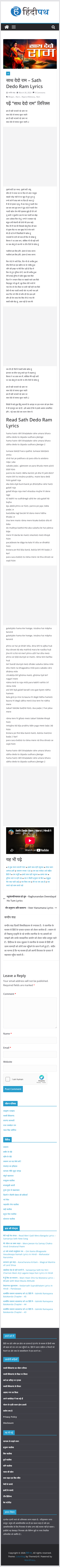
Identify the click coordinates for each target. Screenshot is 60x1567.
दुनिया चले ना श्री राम (14, 878)
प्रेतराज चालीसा (9, 1218)
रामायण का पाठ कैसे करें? (12, 1161)
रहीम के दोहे (7, 1156)
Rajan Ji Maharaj (28, 97)
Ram (38, 97)
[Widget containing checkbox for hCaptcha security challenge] (25, 1079)
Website (7, 1061)
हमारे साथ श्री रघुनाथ (35, 867)
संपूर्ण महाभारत (8, 1175)
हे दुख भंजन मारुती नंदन (16, 867)
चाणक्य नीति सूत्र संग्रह (12, 1171)
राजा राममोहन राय (9, 1125)
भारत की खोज (8, 1471)
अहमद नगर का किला (10, 1392)
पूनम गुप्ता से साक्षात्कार (11, 1190)
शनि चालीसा (7, 1465)
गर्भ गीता (6, 1199)
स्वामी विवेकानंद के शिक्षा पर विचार (15, 1374)
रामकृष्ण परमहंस (9, 1110)
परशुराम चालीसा (9, 1180)
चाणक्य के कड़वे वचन (11, 1441)
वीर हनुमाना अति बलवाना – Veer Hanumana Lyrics (29, 907)
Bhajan (11, 97)
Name (7, 1033)
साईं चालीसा (7, 1209)
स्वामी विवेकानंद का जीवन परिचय (15, 1368)
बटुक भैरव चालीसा (9, 1214)
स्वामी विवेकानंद (8, 1115)
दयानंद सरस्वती (8, 1120)
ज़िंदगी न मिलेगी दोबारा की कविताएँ (15, 1194)
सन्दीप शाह (11, 92)
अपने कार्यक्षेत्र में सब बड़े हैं (13, 1398)
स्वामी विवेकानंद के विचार (12, 1386)
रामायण (5, 1147)
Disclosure (8, 1423)
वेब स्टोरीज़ (7, 1502)
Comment (9, 994)
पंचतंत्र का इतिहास (10, 1166)
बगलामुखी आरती (9, 1185)
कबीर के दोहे (7, 1151)
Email (7, 1047)
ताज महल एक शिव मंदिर (11, 1478)
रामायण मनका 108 (24, 870)
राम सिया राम (25, 881)
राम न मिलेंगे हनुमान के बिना (34, 878)
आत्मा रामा (43, 874)
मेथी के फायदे (8, 1484)
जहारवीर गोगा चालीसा (11, 1204)
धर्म (8, 74)
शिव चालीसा (7, 1453)
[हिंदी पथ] (6, 26)
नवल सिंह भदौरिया (9, 1130)
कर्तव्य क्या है (7, 1410)
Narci (18, 97)
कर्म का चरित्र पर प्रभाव (12, 1380)
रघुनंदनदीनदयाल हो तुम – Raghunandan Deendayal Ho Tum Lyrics (31, 898)
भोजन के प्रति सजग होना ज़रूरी (14, 1404)
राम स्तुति (16, 874)
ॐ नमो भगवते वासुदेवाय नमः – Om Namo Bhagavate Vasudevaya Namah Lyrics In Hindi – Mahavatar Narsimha (26, 1254)
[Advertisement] (30, 156)
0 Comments (40, 92)
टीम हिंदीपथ (7, 1496)
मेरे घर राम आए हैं (39, 881)
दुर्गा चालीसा (7, 1459)
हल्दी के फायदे (8, 1490)
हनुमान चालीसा (8, 1447)
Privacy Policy (10, 1416)
